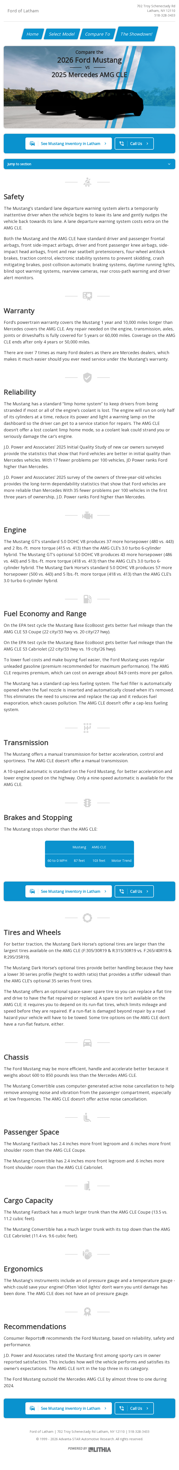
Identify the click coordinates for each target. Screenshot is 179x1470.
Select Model (62, 34)
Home (32, 34)
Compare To (98, 34)
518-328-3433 (164, 15)
